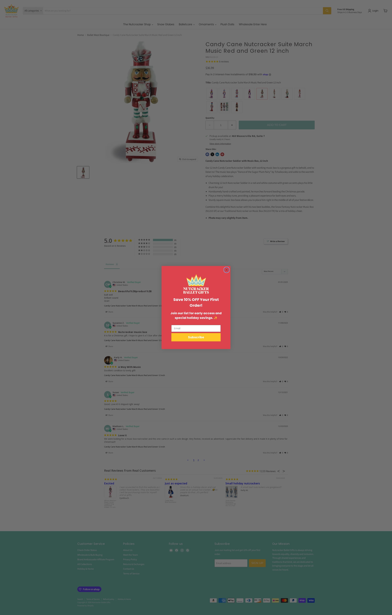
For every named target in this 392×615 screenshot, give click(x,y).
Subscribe (196, 337)
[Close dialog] (226, 270)
